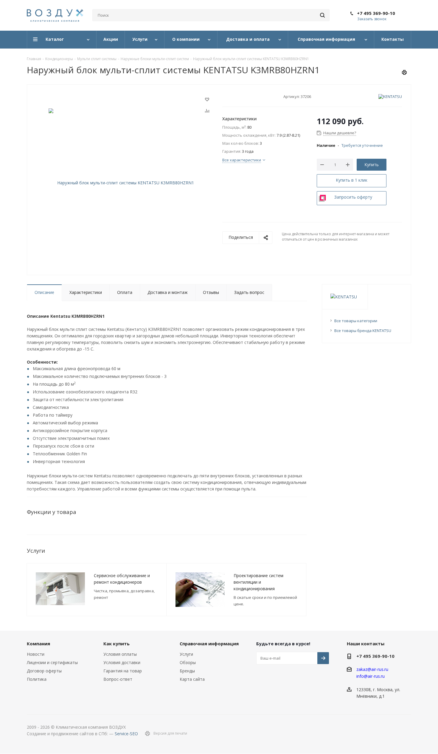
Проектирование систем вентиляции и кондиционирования (258, 582)
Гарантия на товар (122, 671)
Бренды (187, 671)
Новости (35, 654)
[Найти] (322, 15)
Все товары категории (355, 320)
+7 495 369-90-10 (376, 13)
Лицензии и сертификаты (52, 662)
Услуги (186, 654)
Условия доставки (121, 662)
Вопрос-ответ (117, 679)
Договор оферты (44, 671)
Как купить (116, 643)
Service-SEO (126, 733)
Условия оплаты (120, 654)
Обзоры (188, 662)
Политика (36, 679)
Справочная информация (209, 643)
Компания (38, 643)
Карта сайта (192, 679)
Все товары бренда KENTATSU (362, 330)
